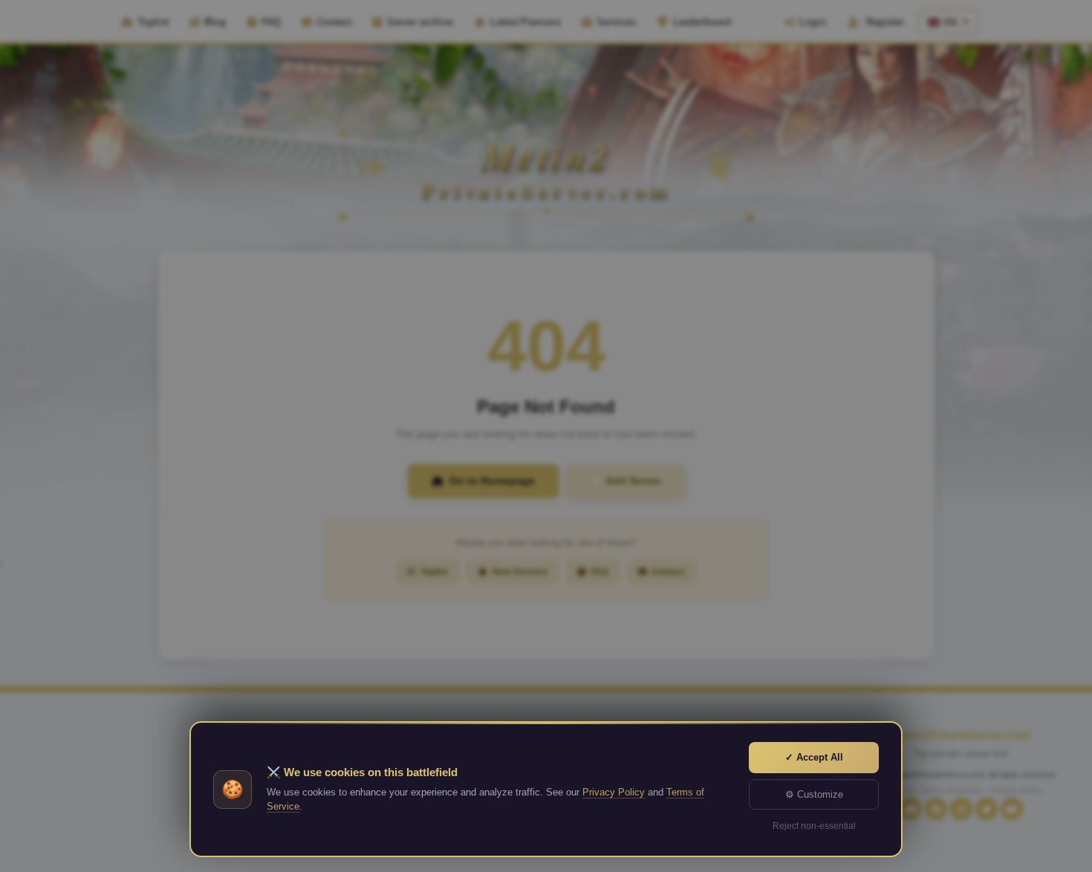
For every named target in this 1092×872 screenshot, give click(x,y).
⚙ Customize (814, 794)
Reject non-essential (814, 826)
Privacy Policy (613, 792)
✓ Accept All (814, 757)
